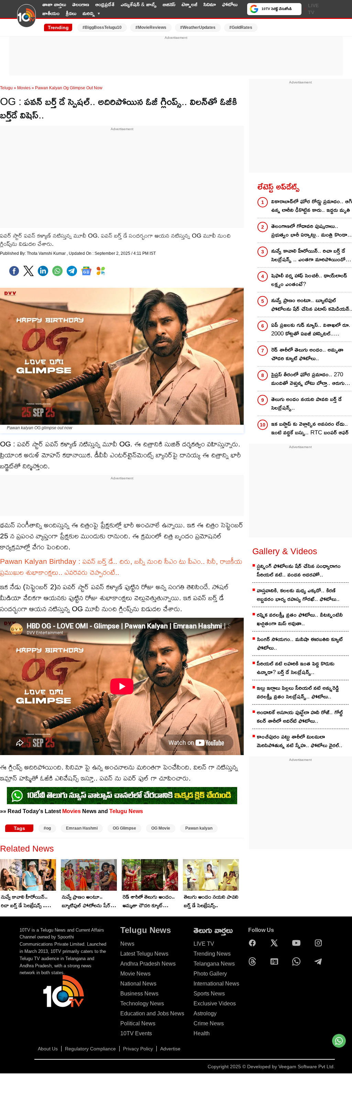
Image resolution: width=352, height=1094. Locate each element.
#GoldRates (240, 27)
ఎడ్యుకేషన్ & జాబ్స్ (138, 4)
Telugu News (126, 811)
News (127, 944)
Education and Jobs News (152, 1013)
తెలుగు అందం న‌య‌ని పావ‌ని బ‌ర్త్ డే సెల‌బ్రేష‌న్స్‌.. (211, 901)
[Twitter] (28, 271)
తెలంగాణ (80, 4)
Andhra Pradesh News (148, 964)
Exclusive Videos (215, 1003)
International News (216, 984)
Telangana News (214, 964)
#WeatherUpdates (198, 27)
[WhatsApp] (298, 961)
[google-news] (86, 271)
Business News (139, 993)
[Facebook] (14, 271)
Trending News (212, 954)
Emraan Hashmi (82, 828)
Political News (137, 1023)
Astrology (205, 1013)
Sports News (209, 993)
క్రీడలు (71, 13)
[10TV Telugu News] (26, 20)
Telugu (6, 88)
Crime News (209, 1023)
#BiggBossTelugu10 (102, 27)
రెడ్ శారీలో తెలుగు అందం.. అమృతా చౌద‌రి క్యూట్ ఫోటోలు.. (149, 902)
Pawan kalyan (198, 828)
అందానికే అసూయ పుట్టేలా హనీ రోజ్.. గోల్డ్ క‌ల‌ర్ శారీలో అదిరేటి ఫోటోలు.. (300, 716)
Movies (24, 88)
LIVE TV (313, 9)
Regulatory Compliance (90, 1048)
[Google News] (276, 961)
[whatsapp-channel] (122, 795)
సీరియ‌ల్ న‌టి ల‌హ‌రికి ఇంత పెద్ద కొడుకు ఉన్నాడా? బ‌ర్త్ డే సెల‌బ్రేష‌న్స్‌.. (295, 667)
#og (47, 828)
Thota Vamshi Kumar (47, 253)
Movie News (135, 974)
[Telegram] (320, 961)
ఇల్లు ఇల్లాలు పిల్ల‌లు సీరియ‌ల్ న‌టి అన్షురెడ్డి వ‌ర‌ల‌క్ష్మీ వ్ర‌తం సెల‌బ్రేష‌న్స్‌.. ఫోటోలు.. (298, 692)
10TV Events (136, 1033)
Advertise (170, 1048)
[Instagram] (320, 943)
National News (138, 984)
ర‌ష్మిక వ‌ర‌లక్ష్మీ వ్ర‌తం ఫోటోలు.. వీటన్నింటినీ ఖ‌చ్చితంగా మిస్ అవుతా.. (300, 619)
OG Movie (160, 828)
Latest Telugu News (144, 954)
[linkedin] (43, 271)
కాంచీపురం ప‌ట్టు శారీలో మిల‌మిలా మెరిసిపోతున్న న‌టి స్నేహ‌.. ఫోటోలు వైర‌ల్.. (299, 741)
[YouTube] (298, 943)
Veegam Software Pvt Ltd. (306, 1066)
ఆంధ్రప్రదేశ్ (104, 4)
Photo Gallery (210, 974)
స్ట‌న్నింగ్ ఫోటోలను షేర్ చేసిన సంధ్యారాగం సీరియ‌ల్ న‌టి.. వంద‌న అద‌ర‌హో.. (299, 570)
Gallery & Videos (284, 551)
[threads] (254, 961)
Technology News (142, 1003)
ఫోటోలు (230, 4)
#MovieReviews (150, 27)
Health (202, 1033)
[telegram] (72, 271)
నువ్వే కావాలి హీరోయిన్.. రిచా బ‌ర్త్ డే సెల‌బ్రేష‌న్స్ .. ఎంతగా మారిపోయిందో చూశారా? (24, 902)
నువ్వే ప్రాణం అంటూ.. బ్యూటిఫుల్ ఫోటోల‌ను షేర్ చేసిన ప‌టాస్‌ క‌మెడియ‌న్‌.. (86, 902)
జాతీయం (50, 13)
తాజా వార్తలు (54, 4)
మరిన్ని (88, 13)
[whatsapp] (57, 271)
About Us (48, 1048)
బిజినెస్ (169, 4)
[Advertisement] (176, 56)
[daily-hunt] (101, 271)
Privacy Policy (138, 1048)
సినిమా (210, 4)
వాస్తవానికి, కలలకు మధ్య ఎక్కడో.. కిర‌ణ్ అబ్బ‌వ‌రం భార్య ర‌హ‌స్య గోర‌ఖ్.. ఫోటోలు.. (298, 594)
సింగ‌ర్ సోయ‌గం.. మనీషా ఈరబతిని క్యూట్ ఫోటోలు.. (300, 643)
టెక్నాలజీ (189, 4)
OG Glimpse (124, 828)
